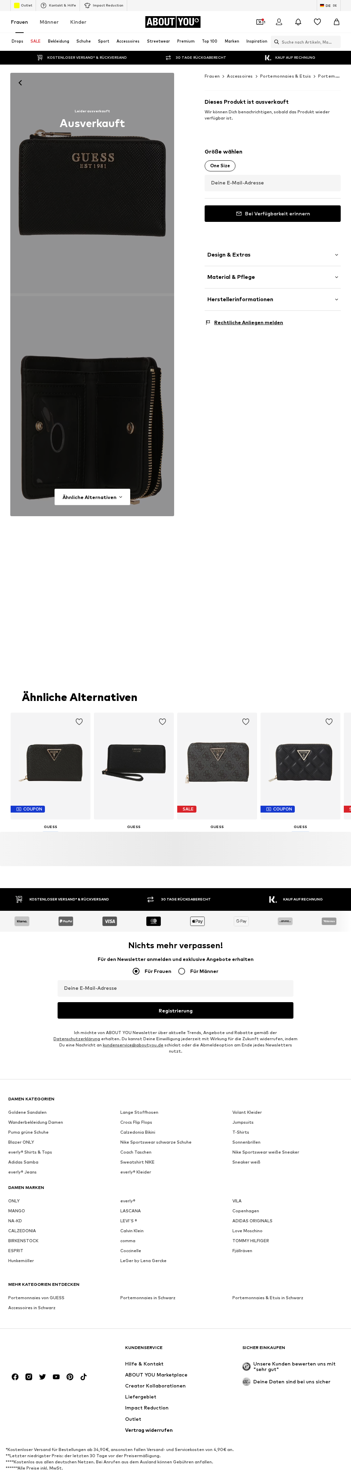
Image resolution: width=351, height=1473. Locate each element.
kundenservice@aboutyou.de (133, 1044)
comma (127, 1240)
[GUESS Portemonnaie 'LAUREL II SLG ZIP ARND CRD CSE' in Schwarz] (92, 406)
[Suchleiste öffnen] (275, 42)
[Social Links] (15, 1377)
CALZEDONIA (22, 1230)
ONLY (14, 1200)
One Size (220, 165)
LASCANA (130, 1210)
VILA (237, 1200)
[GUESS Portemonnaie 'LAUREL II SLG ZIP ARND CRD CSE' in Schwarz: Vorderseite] (92, 183)
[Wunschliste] (317, 22)
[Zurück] (20, 83)
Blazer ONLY (21, 1142)
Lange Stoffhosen (139, 1112)
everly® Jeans (22, 1172)
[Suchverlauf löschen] (335, 42)
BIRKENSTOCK (23, 1240)
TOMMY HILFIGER (250, 1240)
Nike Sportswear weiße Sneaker (265, 1152)
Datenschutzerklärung (76, 1038)
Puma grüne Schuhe (28, 1132)
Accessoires (240, 76)
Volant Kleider (247, 1112)
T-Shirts (240, 1132)
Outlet (26, 5)
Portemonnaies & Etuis (285, 76)
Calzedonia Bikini (137, 1132)
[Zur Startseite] (46, 1351)
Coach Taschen (136, 1152)
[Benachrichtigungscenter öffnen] (298, 22)
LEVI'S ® (128, 1220)
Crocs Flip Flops (136, 1122)
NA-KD (15, 1220)
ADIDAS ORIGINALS (252, 1220)
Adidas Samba (23, 1162)
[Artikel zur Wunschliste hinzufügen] (79, 722)
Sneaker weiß (246, 1162)
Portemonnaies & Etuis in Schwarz (267, 1297)
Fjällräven (242, 1250)
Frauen (19, 22)
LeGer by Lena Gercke (143, 1260)
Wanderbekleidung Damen (35, 1122)
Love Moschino (247, 1230)
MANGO (16, 1210)
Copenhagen (245, 1210)
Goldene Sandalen (27, 1112)
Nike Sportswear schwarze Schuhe (156, 1142)
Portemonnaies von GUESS (36, 1297)
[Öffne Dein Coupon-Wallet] (260, 22)
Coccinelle (130, 1250)
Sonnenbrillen (246, 1142)
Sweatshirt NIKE (137, 1162)
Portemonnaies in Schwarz (148, 1297)
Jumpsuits (243, 1122)
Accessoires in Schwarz (32, 1307)
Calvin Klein (132, 1230)
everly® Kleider (135, 1172)
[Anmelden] (279, 22)
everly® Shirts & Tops (30, 1152)
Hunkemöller (21, 1260)
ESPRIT (15, 1250)
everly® (127, 1200)
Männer (49, 22)
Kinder (78, 22)
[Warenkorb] (336, 22)
